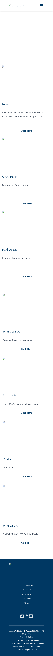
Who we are (26, 590)
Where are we (26, 594)
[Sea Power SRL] (19, 6)
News (26, 603)
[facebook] (22, 616)
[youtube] (31, 616)
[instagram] (27, 616)
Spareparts (27, 599)
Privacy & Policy (26, 637)
